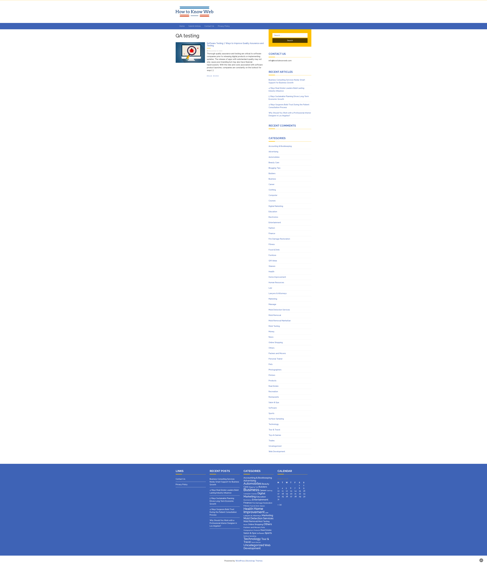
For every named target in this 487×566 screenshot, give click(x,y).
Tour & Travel (274, 430)
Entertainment (275, 223)
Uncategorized (275, 446)
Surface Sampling (276, 419)
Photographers (275, 370)
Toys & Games (275, 435)
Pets (271, 364)
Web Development (277, 451)
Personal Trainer (276, 359)
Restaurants (274, 397)
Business (272, 179)
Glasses (272, 266)
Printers (272, 375)
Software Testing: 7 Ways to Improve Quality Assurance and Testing (235, 44)
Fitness (272, 244)
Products (272, 381)
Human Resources (276, 282)
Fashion (272, 228)
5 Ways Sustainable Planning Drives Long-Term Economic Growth (222, 501)
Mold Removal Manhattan (280, 321)
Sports (271, 413)
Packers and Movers (277, 353)
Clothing (272, 190)
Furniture (272, 255)
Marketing (273, 299)
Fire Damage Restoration (279, 239)
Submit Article (194, 26)
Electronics (273, 217)
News (271, 337)
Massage (272, 304)
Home (182, 26)
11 (283, 491)
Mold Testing (274, 326)
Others (271, 348)
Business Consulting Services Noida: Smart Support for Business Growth (224, 482)
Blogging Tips (274, 168)
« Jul (279, 505)
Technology (274, 424)
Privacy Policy (224, 26)
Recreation (273, 392)
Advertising (273, 152)
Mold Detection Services (279, 310)
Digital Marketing (276, 206)
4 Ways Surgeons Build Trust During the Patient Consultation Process (223, 512)
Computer (273, 195)
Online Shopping (276, 342)
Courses (272, 201)
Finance (272, 233)
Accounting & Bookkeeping (280, 146)
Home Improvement (277, 277)
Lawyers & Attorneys (278, 293)
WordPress (240, 561)
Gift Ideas (273, 261)
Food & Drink (274, 250)
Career (271, 184)
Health (271, 272)
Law (270, 288)
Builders (272, 173)
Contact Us (209, 26)
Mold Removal (275, 315)
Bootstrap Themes (254, 561)
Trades (272, 441)
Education (273, 212)
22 (300, 494)
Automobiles (274, 157)
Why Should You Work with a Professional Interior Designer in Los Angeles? (223, 523)
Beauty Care (274, 163)
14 (295, 491)
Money (271, 332)
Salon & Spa (274, 402)
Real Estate (274, 386)
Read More (213, 76)
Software (273, 408)
